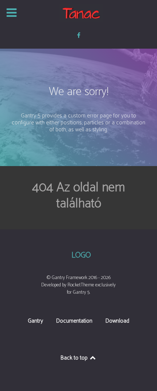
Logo (81, 255)
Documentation (74, 321)
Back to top (75, 358)
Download (117, 321)
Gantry (35, 321)
